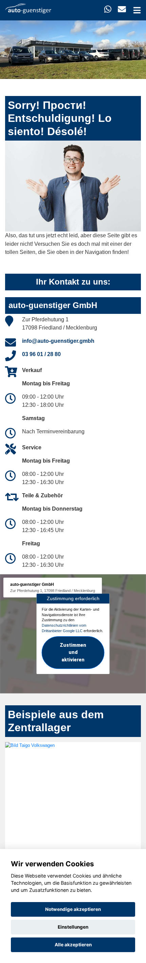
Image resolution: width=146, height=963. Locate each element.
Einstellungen (73, 927)
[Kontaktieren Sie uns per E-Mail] (122, 9)
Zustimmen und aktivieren (73, 652)
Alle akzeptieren (73, 944)
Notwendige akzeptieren (73, 909)
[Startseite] (28, 8)
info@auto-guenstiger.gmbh (58, 341)
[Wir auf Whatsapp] (107, 9)
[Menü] (137, 10)
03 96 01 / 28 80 (41, 354)
